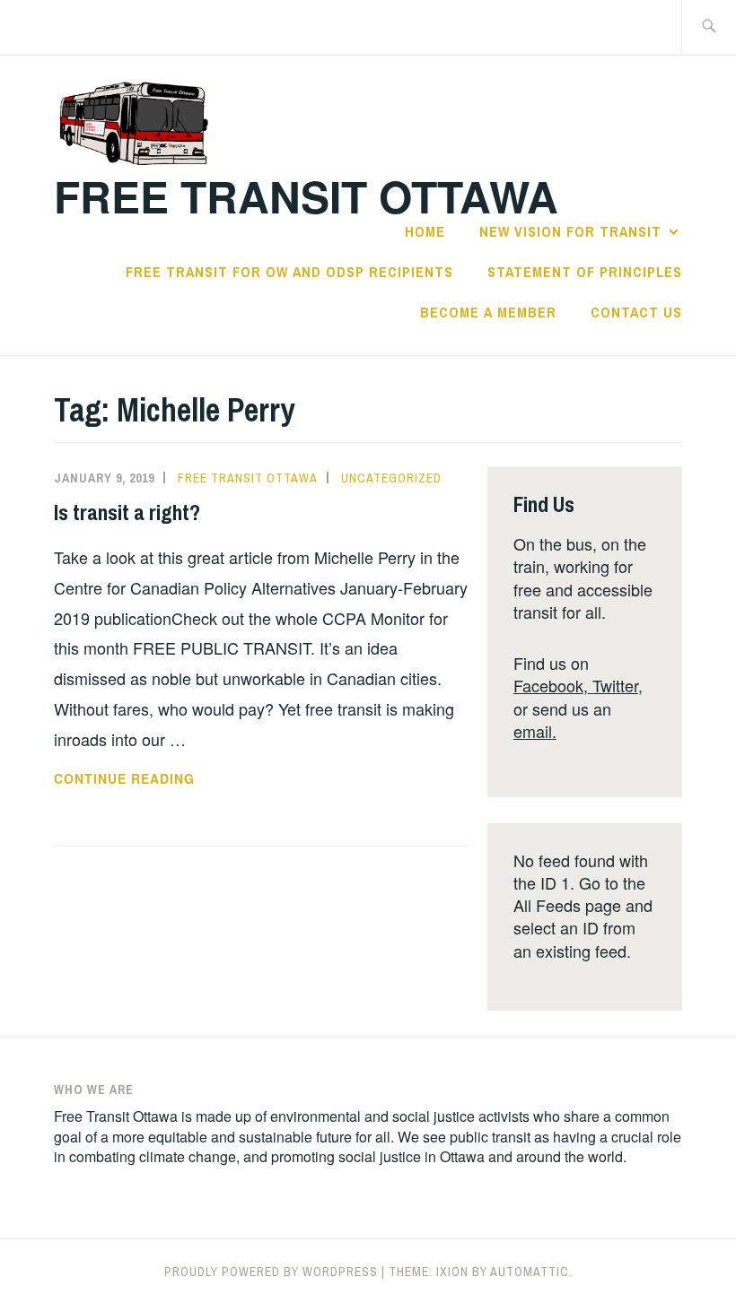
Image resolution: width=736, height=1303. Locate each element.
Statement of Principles (584, 272)
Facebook (548, 685)
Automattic (529, 1272)
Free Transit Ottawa (306, 196)
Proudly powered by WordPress (271, 1272)
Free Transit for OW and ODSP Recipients (289, 272)
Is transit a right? (127, 512)
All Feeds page (567, 904)
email (532, 731)
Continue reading (154, 779)
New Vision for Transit (570, 231)
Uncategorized (391, 478)
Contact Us (636, 312)
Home (425, 231)
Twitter (615, 685)
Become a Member (488, 312)
